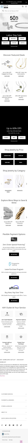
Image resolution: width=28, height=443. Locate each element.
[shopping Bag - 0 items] (26, 7)
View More (2, 375)
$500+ (20, 162)
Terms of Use (4, 439)
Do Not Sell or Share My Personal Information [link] (11, 437)
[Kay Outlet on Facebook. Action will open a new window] (2, 425)
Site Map (10, 439)
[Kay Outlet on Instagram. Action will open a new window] (17, 425)
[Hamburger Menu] (2, 6)
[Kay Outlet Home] (6, 6)
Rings (5, 38)
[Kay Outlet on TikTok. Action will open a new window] (21, 425)
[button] (26, 2)
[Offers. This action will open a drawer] (23, 6)
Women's (6, 137)
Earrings (22, 38)
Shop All (23, 42)
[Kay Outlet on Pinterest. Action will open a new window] (9, 425)
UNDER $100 (7, 155)
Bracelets (5, 42)
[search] (2, 10)
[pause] (2, 2)
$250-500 (7, 162)
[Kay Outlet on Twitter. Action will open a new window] (5, 425)
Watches (14, 42)
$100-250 (20, 155)
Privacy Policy (6, 434)
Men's (14, 137)
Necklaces (13, 38)
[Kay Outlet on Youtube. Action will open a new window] (13, 425)
